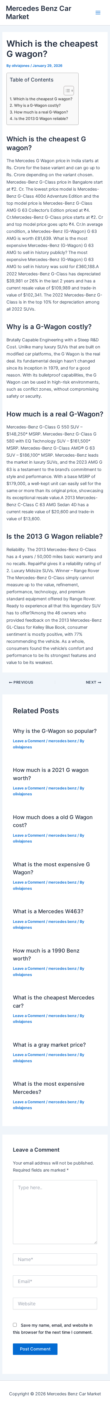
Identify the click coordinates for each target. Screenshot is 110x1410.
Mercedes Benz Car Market (38, 12)
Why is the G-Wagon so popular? (55, 731)
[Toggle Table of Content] (65, 91)
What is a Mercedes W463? (48, 911)
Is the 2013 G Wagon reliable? (41, 118)
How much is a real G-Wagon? (41, 112)
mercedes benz (62, 741)
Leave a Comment (29, 741)
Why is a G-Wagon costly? (37, 105)
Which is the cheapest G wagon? (42, 98)
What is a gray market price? (49, 1044)
